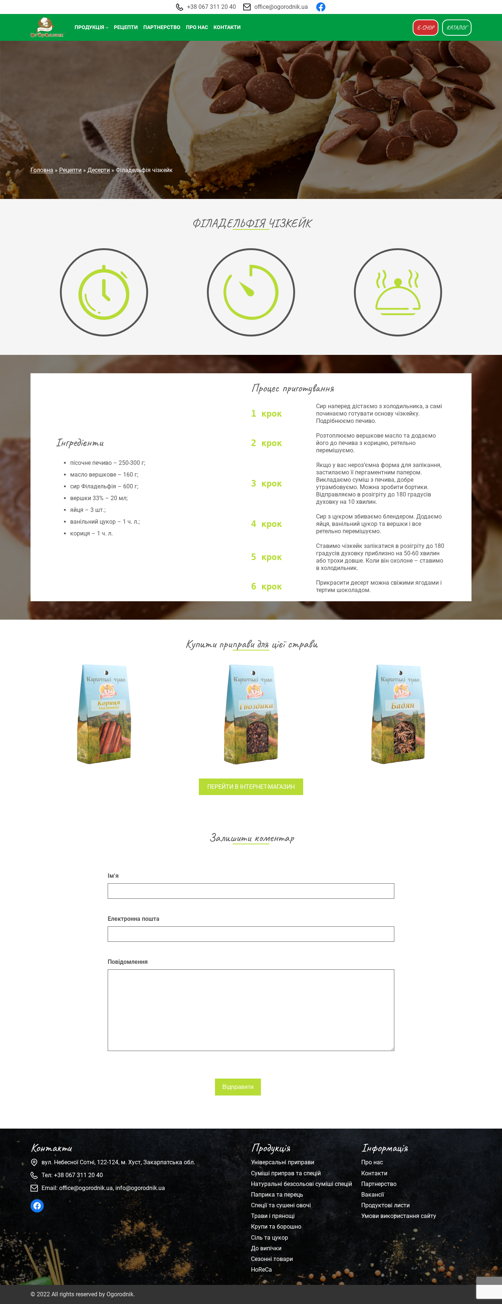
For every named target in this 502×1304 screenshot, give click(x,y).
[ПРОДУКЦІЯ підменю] (107, 27)
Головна (42, 170)
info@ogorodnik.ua (140, 1187)
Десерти (98, 170)
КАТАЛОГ (457, 27)
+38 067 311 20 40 (211, 6)
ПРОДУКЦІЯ (89, 27)
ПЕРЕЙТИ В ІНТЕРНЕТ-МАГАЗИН (251, 786)
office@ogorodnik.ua (281, 6)
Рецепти (70, 170)
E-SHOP (425, 27)
